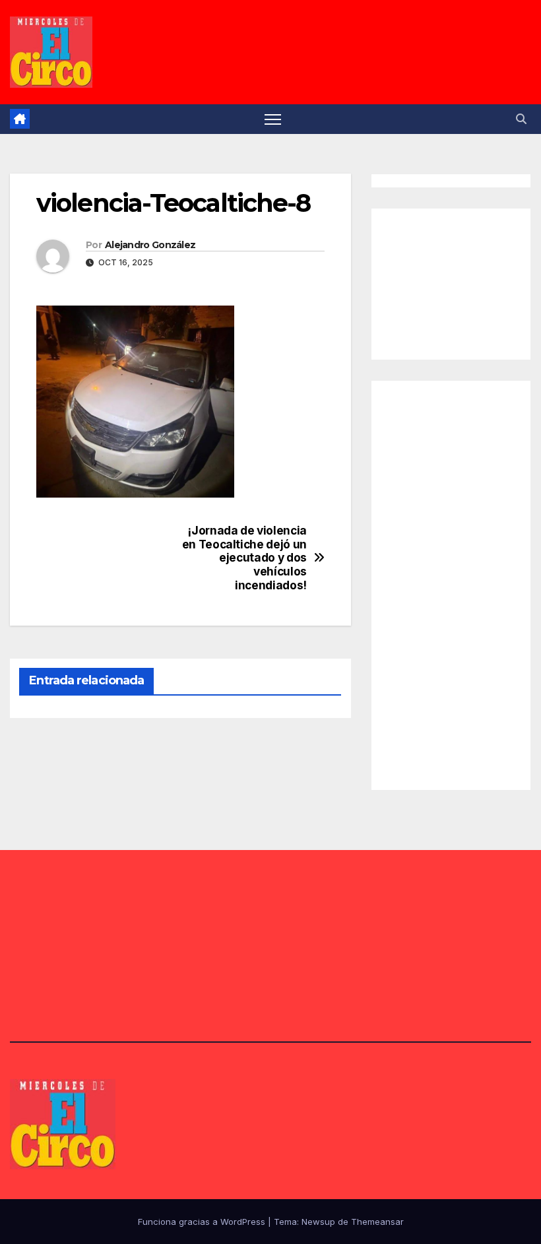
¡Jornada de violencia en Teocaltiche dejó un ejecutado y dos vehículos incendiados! (244, 558)
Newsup (318, 1221)
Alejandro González (150, 245)
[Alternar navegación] (273, 119)
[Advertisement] (463, 281)
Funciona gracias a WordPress (203, 1221)
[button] (521, 118)
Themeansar (377, 1221)
